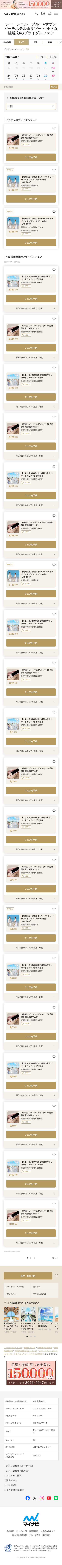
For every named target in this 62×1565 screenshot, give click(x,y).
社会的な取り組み (48, 1531)
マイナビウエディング (13, 1347)
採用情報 (46, 1535)
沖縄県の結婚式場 (44, 1347)
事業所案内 (34, 1531)
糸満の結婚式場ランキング (26, 1351)
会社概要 (10, 1531)
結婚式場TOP (29, 1347)
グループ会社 (34, 1535)
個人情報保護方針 (19, 1535)
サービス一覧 (21, 1531)
